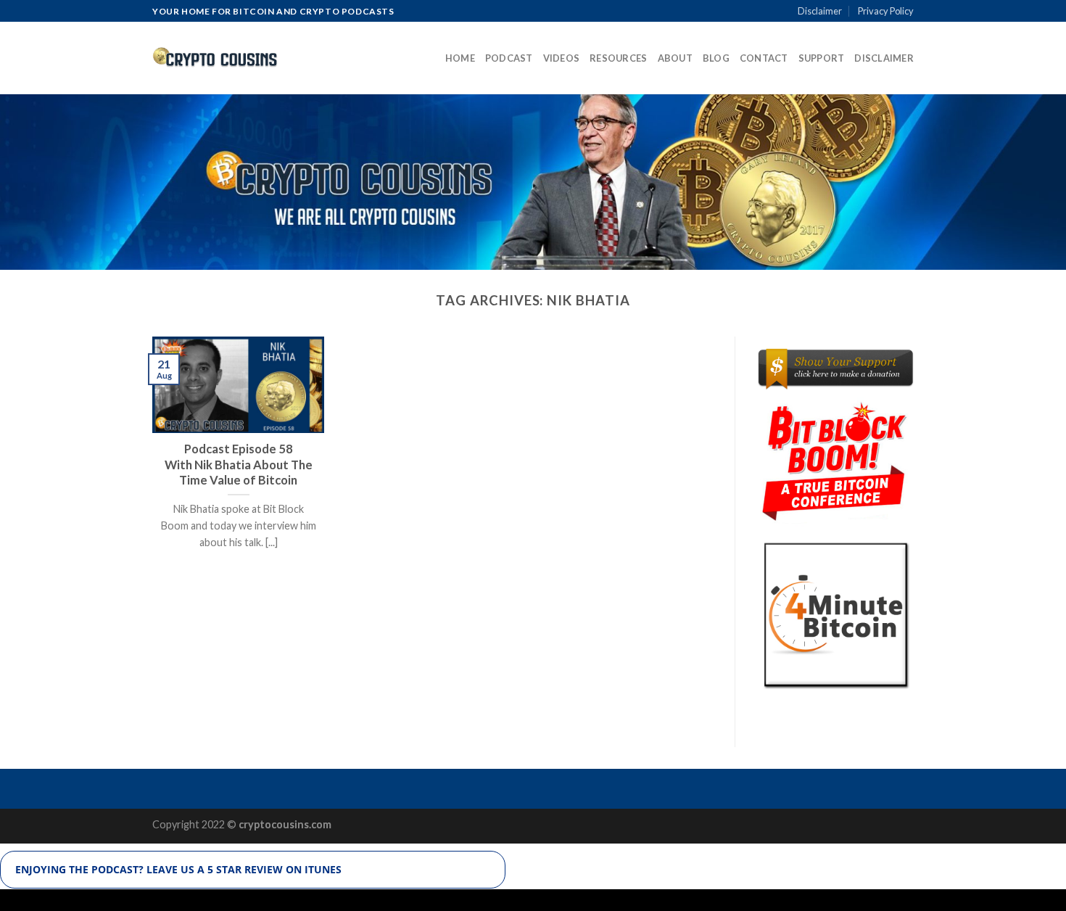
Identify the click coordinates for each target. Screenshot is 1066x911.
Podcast (509, 58)
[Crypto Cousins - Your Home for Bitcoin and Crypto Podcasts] (215, 58)
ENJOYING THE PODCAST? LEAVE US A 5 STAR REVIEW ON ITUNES (178, 869)
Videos (561, 58)
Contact (764, 58)
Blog (716, 58)
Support (821, 58)
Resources (618, 58)
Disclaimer (820, 11)
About (675, 58)
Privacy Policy (886, 11)
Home (460, 58)
